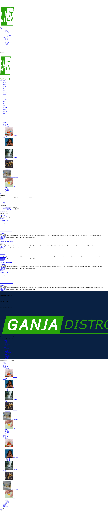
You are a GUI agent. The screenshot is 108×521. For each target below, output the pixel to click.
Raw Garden (5, 107)
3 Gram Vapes (9, 148)
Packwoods (5, 92)
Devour (4, 113)
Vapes (4, 46)
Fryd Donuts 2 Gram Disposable (9, 209)
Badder (8, 32)
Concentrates (5, 30)
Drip (3, 88)
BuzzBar (4, 86)
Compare (4, 505)
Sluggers (4, 109)
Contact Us (7, 348)
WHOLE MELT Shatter (7, 208)
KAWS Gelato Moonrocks (6, 272)
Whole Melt (5, 122)
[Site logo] (7, 26)
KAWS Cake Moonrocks (6, 231)
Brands (4, 211)
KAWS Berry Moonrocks (6, 220)
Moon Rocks (7, 43)
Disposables (7, 47)
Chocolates (7, 38)
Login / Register (5, 506)
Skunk (4, 120)
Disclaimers (7, 358)
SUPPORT (5, 347)
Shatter (8, 36)
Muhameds (5, 116)
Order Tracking (7, 351)
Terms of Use (7, 356)
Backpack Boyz (5, 97)
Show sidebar (2, 215)
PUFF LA (4, 94)
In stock (4, 203)
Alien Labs (5, 84)
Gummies (6, 39)
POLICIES (5, 354)
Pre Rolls (6, 44)
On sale (4, 202)
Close (1, 193)
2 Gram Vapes (9, 49)
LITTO (4, 90)
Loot (3, 103)
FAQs (6, 349)
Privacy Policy (7, 355)
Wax (14, 186)
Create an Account (3, 514)
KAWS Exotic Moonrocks (6, 262)
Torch (4, 105)
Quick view (2, 227)
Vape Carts (7, 50)
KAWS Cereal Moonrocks (6, 251)
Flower (4, 41)
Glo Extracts (5, 101)
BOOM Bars (5, 111)
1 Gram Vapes (9, 48)
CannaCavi (5, 99)
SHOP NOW (5, 340)
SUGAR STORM (6, 207)
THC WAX (7, 31)
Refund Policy (7, 357)
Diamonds (9, 34)
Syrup (6, 40)
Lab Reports (7, 350)
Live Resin (9, 35)
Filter (30, 197)
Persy (4, 118)
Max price (16, 197)
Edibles (4, 37)
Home (1, 211)
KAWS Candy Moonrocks (6, 241)
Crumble (8, 33)
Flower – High (7, 42)
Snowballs (7, 45)
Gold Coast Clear (6, 115)
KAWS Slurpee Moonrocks (6, 283)
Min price (2, 197)
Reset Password (8, 352)
